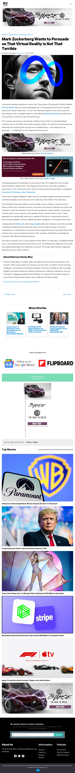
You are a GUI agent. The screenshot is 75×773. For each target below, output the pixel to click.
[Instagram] (23, 756)
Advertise (42, 755)
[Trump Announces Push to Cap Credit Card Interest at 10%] (37, 526)
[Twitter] (19, 756)
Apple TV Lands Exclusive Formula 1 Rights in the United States (26, 680)
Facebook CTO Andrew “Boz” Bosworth (18, 192)
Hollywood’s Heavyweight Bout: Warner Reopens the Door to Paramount (29, 504)
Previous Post (8, 294)
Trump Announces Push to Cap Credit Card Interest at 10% (24, 548)
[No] (73, 768)
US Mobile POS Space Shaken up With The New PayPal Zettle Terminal (37, 329)
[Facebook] (15, 756)
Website (36, 282)
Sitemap (41, 757)
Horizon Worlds (8, 107)
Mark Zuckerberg (52, 114)
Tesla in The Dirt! (37, 378)
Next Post (68, 294)
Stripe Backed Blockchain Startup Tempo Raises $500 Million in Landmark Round (33, 635)
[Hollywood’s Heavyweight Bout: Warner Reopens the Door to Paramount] (37, 477)
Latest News (13, 35)
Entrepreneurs (25, 35)
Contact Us (42, 752)
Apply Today (49, 178)
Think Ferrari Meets (37, 376)
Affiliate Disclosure (63, 755)
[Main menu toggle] (71, 4)
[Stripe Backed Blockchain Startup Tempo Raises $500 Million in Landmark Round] (37, 614)
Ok (38, 770)
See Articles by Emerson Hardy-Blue (17, 282)
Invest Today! (47, 153)
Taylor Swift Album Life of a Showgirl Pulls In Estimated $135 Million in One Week (33, 593)
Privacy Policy (61, 750)
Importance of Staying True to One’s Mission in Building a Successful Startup (15, 330)
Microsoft (20, 224)
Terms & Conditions (63, 752)
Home (4, 35)
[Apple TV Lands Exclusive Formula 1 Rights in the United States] (37, 658)
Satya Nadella (35, 224)
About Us (41, 750)
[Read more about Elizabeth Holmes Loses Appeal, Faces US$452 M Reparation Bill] (59, 318)
